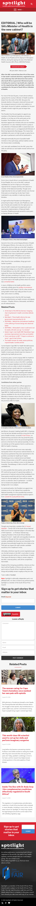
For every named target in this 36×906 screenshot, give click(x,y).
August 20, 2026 (6, 697)
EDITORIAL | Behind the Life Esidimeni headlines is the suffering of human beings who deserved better (19, 323)
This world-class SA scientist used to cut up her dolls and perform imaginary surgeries (15, 737)
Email (6, 597)
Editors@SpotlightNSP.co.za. (10, 861)
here (25, 890)
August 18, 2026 (6, 744)
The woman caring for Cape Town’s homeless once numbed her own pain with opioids (16, 690)
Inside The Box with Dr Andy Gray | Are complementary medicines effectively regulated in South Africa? (17, 790)
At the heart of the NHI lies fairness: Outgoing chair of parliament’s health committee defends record (19, 313)
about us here (5, 863)
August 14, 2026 (6, 798)
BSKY (9, 903)
